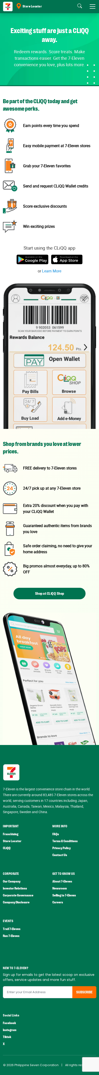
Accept (15, 1067)
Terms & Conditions (65, 841)
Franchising (10, 834)
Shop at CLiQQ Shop (49, 593)
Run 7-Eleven (11, 936)
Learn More (51, 271)
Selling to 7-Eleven (64, 895)
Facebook (9, 1023)
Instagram (9, 1030)
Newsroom (59, 888)
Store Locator (32, 6)
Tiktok (7, 1037)
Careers (57, 902)
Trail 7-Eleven (11, 929)
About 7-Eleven (62, 881)
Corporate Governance (18, 895)
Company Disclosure (16, 902)
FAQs (55, 834)
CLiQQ (7, 848)
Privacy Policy (61, 848)
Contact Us (59, 855)
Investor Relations (15, 888)
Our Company (11, 881)
